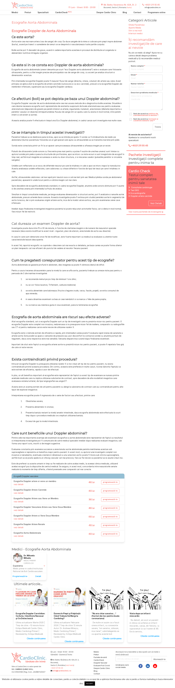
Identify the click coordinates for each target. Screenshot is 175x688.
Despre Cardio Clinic (106, 12)
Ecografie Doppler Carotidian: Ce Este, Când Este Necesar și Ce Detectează (30, 616)
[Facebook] (140, 666)
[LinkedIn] (148, 666)
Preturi (28, 12)
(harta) (129, 7)
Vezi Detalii (156, 203)
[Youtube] (155, 666)
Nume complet (138, 66)
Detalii (38, 576)
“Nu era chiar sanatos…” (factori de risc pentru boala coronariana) (105, 616)
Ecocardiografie (138, 193)
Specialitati (43, 12)
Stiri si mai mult (135, 30)
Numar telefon (138, 84)
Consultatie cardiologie (141, 187)
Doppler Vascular (100, 663)
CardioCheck (61, 12)
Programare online (156, 12)
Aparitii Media (135, 28)
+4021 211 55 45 (152, 5)
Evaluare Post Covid (102, 665)
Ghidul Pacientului (137, 25)
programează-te (110, 482)
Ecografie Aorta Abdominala (34, 22)
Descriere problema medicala (144, 92)
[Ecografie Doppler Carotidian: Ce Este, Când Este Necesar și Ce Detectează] (31, 596)
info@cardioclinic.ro (153, 7)
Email (134, 75)
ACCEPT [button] (89, 683)
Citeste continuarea (36, 638)
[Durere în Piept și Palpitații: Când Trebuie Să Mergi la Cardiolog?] (69, 596)
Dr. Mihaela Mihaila (29, 556)
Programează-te (20, 576)
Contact (137, 12)
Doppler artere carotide (141, 196)
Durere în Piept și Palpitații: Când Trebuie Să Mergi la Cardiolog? (67, 616)
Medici (15, 12)
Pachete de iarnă (100, 657)
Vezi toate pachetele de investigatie (145, 212)
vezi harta (70, 665)
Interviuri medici (136, 33)
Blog (125, 12)
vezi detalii (18, 484)
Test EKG (135, 190)
